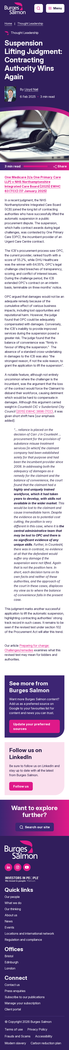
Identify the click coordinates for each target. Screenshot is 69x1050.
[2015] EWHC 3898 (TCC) (34, 411)
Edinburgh (11, 962)
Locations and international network (29, 933)
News (9, 921)
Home (8, 23)
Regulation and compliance (23, 940)
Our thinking (13, 909)
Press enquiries (15, 991)
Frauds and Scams (17, 1036)
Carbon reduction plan (46, 1043)
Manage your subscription (22, 1003)
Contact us (12, 985)
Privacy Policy (37, 1029)
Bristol (9, 956)
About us (11, 915)
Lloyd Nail (31, 89)
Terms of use (14, 1029)
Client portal (13, 1009)
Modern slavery (15, 1043)
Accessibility (43, 1036)
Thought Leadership (30, 23)
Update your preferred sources (31, 726)
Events (9, 927)
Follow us (21, 786)
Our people (12, 897)
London (10, 968)
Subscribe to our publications (25, 997)
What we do (13, 903)
